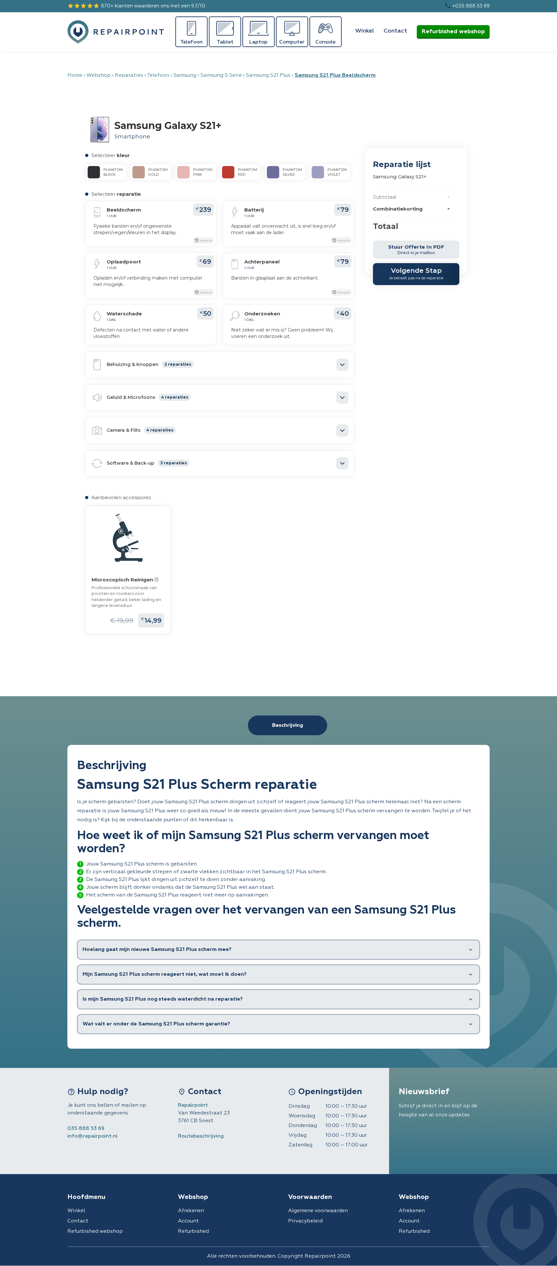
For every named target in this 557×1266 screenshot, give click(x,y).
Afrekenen (191, 1210)
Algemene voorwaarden (318, 1210)
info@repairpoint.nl (92, 1136)
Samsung (184, 75)
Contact (395, 31)
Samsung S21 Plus (268, 75)
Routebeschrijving (201, 1136)
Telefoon (158, 75)
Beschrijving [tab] (287, 725)
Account (188, 1221)
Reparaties (129, 75)
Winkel (364, 31)
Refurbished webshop (453, 32)
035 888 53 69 (85, 1128)
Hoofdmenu (86, 1197)
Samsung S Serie (221, 75)
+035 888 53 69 (467, 6)
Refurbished (193, 1231)
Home (74, 75)
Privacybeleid (305, 1221)
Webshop (98, 75)
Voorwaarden (310, 1197)
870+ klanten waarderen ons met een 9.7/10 (136, 6)
